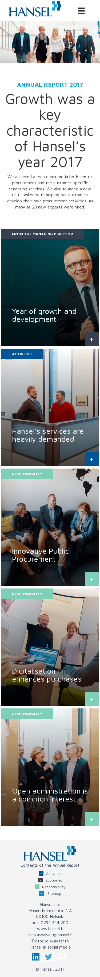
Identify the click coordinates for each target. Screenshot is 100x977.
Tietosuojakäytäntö (50, 940)
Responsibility (54, 886)
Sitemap (53, 893)
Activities (54, 873)
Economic (54, 880)
